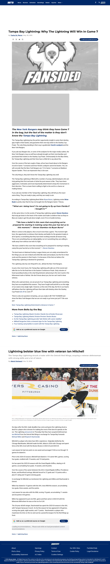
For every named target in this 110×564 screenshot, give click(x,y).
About (14, 548)
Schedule (33, 2)
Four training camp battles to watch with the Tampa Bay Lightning (36, 324)
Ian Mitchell (16, 434)
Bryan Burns (48, 199)
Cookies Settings (57, 554)
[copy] (22, 39)
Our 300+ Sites (75, 548)
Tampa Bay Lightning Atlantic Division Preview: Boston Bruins (35, 316)
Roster (48, 2)
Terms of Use (56, 551)
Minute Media (12, 559)
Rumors (25, 2)
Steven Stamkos (62, 213)
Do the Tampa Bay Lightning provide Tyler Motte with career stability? (38, 319)
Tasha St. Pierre (16, 35)
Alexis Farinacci (16, 361)
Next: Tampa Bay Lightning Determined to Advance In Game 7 (33, 305)
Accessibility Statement (20, 554)
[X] (99, 2)
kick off (21, 292)
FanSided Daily (92, 548)
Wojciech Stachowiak (32, 437)
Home (14, 336)
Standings (40, 2)
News (19, 2)
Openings (38, 548)
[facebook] (95, 2)
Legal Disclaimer (92, 551)
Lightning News (23, 336)
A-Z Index (38, 554)
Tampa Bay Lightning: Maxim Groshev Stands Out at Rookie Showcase (38, 314)
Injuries (53, 2)
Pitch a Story (16, 551)
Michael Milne (17, 437)
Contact (54, 548)
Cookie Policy (74, 551)
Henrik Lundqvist (57, 145)
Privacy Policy (39, 551)
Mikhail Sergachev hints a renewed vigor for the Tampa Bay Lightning (38, 321)
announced (28, 432)
